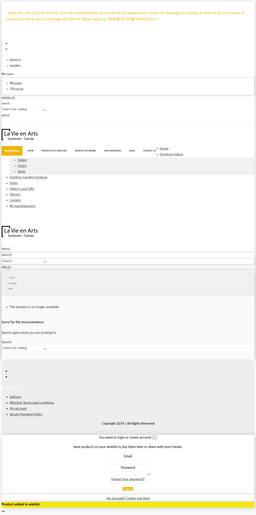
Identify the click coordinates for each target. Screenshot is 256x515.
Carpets (15, 200)
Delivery (15, 397)
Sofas (14, 183)
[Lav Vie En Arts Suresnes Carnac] (20, 139)
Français (18, 88)
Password (128, 468)
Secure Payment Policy (26, 414)
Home (164, 149)
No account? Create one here (128, 498)
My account (18, 409)
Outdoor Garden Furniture (28, 177)
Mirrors (15, 195)
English (17, 83)
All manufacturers (22, 206)
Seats (21, 172)
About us (15, 59)
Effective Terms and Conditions (32, 403)
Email (128, 456)
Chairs (22, 166)
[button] (54, 151)
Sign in (128, 488)
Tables (22, 160)
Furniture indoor (171, 154)
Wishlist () (8, 97)
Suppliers (15, 65)
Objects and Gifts (22, 189)
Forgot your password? (128, 479)
